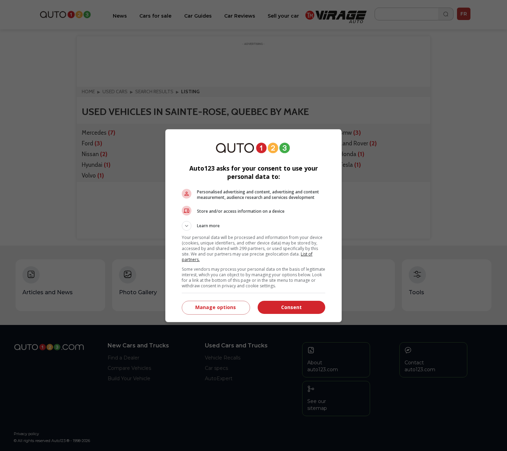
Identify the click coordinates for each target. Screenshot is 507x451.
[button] (253, 226)
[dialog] (253, 225)
